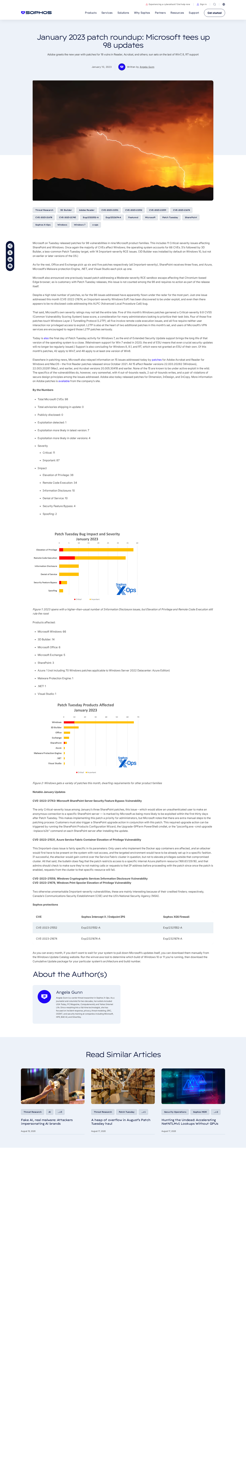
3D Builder (66, 210)
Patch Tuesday (170, 217)
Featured (133, 217)
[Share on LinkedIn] (10, 259)
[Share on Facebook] (10, 266)
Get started (215, 13)
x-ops (95, 224)
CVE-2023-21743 (67, 217)
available (64, 381)
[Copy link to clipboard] (10, 246)
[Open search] (214, 4)
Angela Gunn (147, 66)
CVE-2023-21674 (181, 210)
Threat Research (44, 210)
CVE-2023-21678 (43, 217)
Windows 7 (79, 224)
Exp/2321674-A (113, 217)
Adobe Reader (87, 210)
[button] (202, 4)
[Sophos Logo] (36, 12)
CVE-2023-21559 (157, 210)
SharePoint (191, 217)
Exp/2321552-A (91, 217)
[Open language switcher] (223, 4)
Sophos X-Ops (42, 224)
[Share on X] (10, 252)
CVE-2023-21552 (133, 210)
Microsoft (150, 217)
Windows (62, 224)
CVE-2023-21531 (109, 210)
